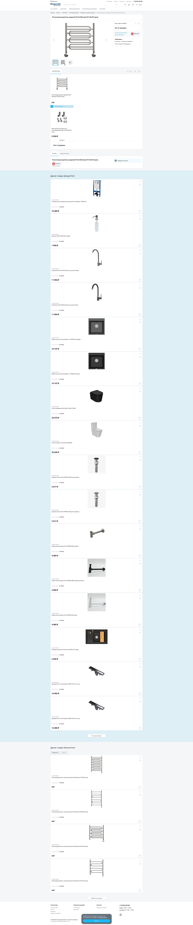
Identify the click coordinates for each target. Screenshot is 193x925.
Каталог (55, 8)
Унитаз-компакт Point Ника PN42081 (62, 442)
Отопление (102, 8)
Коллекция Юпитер (119, 34)
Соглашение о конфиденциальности (60, 921)
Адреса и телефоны (101, 907)
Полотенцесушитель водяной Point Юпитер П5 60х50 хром (61, 95)
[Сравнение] (129, 5)
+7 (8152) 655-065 (137, 1)
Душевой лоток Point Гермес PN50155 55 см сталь (66, 684)
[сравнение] (139, 23)
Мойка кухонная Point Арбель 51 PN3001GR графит (66, 339)
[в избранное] (136, 23)
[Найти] (117, 5)
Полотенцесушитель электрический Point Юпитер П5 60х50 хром (70, 846)
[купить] (139, 211)
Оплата (116, 1)
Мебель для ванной (74, 8)
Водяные (64, 752)
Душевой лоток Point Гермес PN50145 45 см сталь (66, 718)
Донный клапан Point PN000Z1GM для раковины (65, 511)
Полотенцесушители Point (121, 32)
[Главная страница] (55, 4)
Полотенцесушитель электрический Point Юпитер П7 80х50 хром (70, 777)
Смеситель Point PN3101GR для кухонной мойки (65, 270)
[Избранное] (133, 5)
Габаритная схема (122, 160)
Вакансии (76, 909)
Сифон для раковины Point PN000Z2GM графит (65, 546)
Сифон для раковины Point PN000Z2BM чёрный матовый (68, 580)
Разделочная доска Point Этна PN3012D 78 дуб (65, 649)
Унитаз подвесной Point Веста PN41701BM (64, 408)
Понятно (96, 921)
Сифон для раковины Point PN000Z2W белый (64, 615)
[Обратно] (53, 40)
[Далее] (106, 40)
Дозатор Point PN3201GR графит (61, 236)
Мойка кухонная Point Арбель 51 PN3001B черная (66, 374)
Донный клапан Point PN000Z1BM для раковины (65, 477)
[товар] (96, 188)
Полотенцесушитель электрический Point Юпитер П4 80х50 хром (70, 812)
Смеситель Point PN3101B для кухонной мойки (65, 305)
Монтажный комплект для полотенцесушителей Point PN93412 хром (62, 130)
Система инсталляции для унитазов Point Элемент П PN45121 (69, 201)
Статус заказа (54, 907)
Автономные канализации (89, 8)
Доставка (122, 1)
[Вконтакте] (120, 915)
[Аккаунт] (125, 5)
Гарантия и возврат (56, 913)
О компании (109, 1)
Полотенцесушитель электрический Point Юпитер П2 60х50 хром (70, 881)
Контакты (99, 905)
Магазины (129, 1)
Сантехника (63, 8)
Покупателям (54, 905)
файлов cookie (103, 917)
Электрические (55, 752)
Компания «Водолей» (79, 905)
